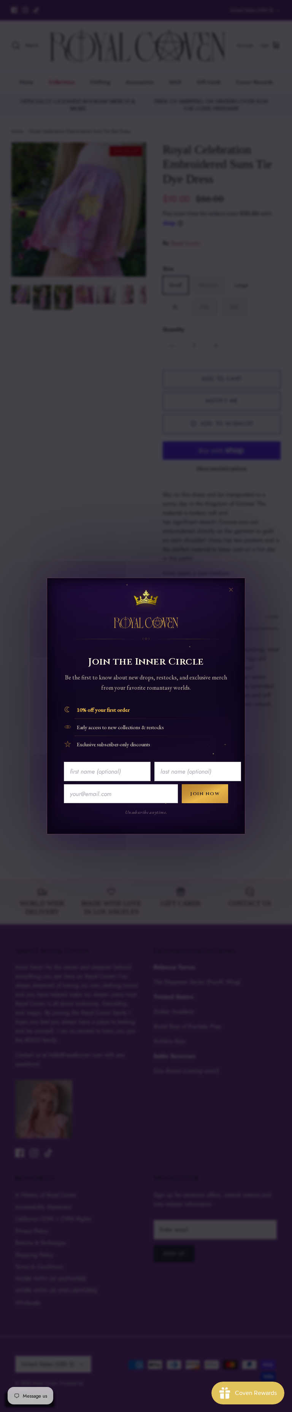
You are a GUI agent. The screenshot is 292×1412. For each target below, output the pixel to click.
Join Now (205, 794)
